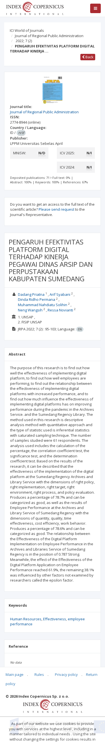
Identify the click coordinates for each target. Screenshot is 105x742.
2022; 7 (24, 40)
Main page (15, 674)
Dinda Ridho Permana (36, 299)
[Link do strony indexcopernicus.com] (52, 705)
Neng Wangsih (30, 310)
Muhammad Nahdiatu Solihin (42, 304)
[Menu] (95, 8)
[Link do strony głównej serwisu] (34, 7)
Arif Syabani (60, 294)
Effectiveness (54, 618)
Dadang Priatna (31, 294)
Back (89, 56)
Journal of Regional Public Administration (49, 35)
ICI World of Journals (27, 30)
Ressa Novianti (60, 310)
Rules (39, 674)
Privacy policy (66, 674)
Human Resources (25, 618)
